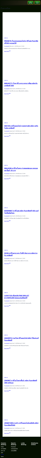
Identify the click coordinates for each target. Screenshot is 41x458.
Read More (7, 51)
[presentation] (22, 23)
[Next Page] (3, 438)
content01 (7, 46)
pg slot (2, 454)
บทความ (6, 37)
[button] (17, 2)
